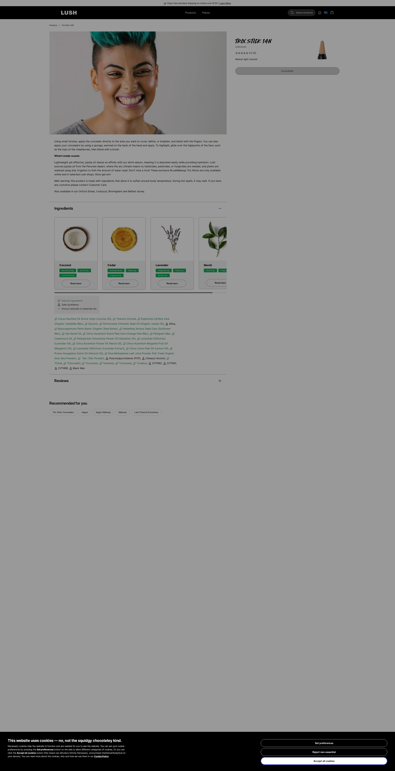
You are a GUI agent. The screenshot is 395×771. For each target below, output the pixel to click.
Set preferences (324, 743)
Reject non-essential (324, 752)
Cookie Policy (101, 756)
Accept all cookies (324, 761)
